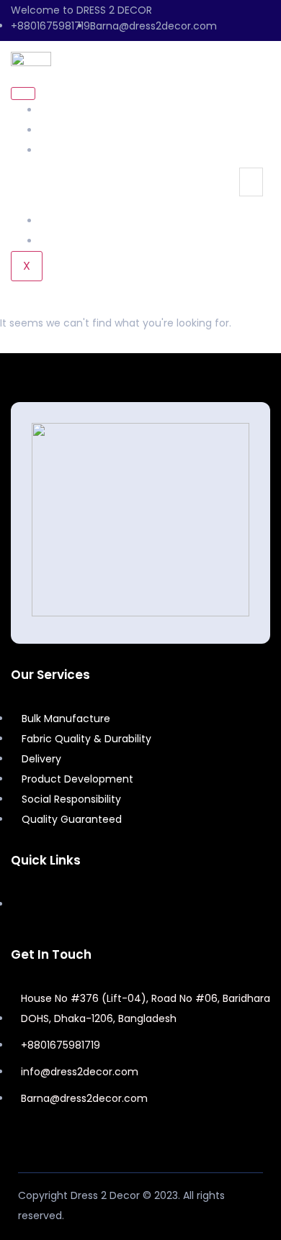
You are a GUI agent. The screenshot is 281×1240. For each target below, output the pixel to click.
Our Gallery (68, 221)
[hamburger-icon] (23, 93)
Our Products (73, 150)
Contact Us (68, 241)
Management (74, 130)
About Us (62, 110)
